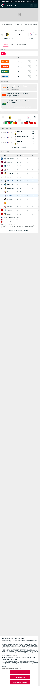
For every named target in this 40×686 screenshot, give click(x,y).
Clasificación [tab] (21, 44)
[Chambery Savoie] (5, 181)
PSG (8, 169)
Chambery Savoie (7, 39)
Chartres (9, 210)
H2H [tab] (12, 44)
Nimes (9, 177)
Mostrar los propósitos (20, 682)
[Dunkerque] (5, 188)
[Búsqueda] (31, 5)
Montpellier (10, 158)
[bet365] (5, 71)
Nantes (9, 192)
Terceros (15, 655)
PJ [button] (17, 155)
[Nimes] (5, 177)
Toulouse (10, 166)
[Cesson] (5, 196)
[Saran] (5, 214)
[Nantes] (5, 192)
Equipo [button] (6, 155)
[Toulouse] (5, 166)
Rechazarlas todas (20, 677)
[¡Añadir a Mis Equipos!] (2, 34)
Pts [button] (38, 155)
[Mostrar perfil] (7, 34)
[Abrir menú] (35, 5)
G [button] (20, 155)
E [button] (23, 155)
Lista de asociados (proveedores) (11, 668)
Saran (9, 214)
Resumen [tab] (6, 44)
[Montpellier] (5, 159)
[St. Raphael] (5, 173)
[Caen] (5, 203)
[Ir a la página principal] (10, 5)
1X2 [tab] (3, 53)
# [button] (1, 155)
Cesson (31, 39)
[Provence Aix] (5, 199)
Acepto (20, 672)
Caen (8, 203)
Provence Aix (11, 199)
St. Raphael (10, 173)
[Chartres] (5, 210)
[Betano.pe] (5, 66)
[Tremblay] (5, 184)
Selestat (9, 162)
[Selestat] (5, 162)
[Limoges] (5, 207)
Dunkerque (10, 188)
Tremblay (10, 184)
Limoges (9, 207)
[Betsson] (5, 61)
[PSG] (5, 170)
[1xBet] (5, 76)
